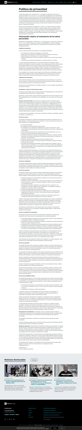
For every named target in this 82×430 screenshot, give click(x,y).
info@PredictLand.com (10, 412)
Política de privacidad (38, 425)
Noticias (61, 2)
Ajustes (62, 428)
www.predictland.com (33, 15)
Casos (56, 2)
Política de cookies (46, 425)
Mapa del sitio (30, 425)
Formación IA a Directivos (49, 410)
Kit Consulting (47, 419)
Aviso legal (61, 425)
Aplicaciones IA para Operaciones (51, 414)
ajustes (47, 428)
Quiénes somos (36, 2)
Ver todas (34, 360)
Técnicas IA (50, 2)
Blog (65, 2)
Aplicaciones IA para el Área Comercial (53, 412)
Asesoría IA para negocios (50, 408)
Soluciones (43, 2)
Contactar (69, 2)
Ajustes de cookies (54, 425)
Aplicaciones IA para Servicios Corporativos (54, 417)
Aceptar (54, 428)
